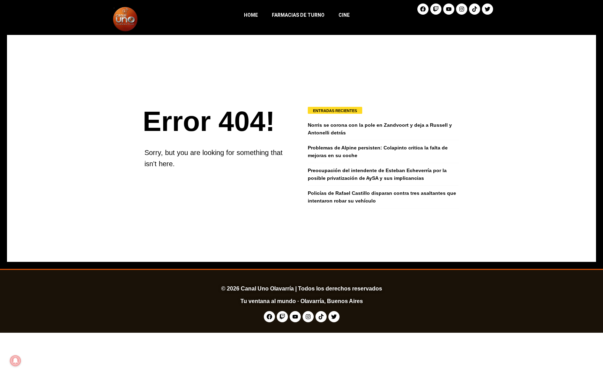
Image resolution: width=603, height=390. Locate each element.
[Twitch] (435, 9)
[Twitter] (487, 9)
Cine (344, 15)
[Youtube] (448, 9)
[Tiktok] (474, 9)
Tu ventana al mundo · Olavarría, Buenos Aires (301, 301)
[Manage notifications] (15, 360)
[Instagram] (461, 9)
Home (251, 15)
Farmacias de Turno (298, 15)
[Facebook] (423, 9)
